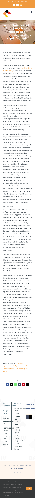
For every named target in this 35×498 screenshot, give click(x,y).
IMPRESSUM (30, 405)
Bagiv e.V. (6, 465)
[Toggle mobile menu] (31, 12)
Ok (29, 488)
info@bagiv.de (24, 1)
